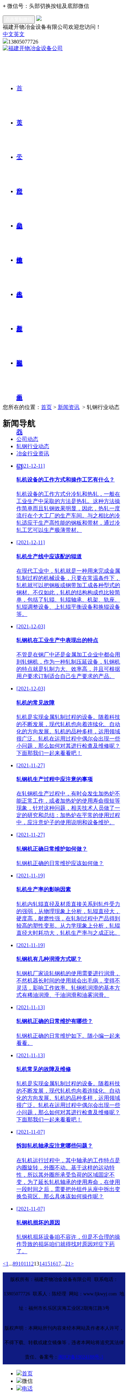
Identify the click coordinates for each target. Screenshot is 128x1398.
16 (53, 1264)
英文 (19, 34)
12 (31, 1264)
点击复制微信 (18, 19)
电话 (27, 1388)
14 (42, 1264)
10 (21, 1264)
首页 (46, 407)
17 (58, 1264)
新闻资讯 (69, 407)
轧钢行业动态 (32, 446)
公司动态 (27, 439)
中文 (8, 34)
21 (68, 1264)
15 (47, 1264)
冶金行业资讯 (32, 453)
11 (26, 1264)
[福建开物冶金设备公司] (33, 48)
